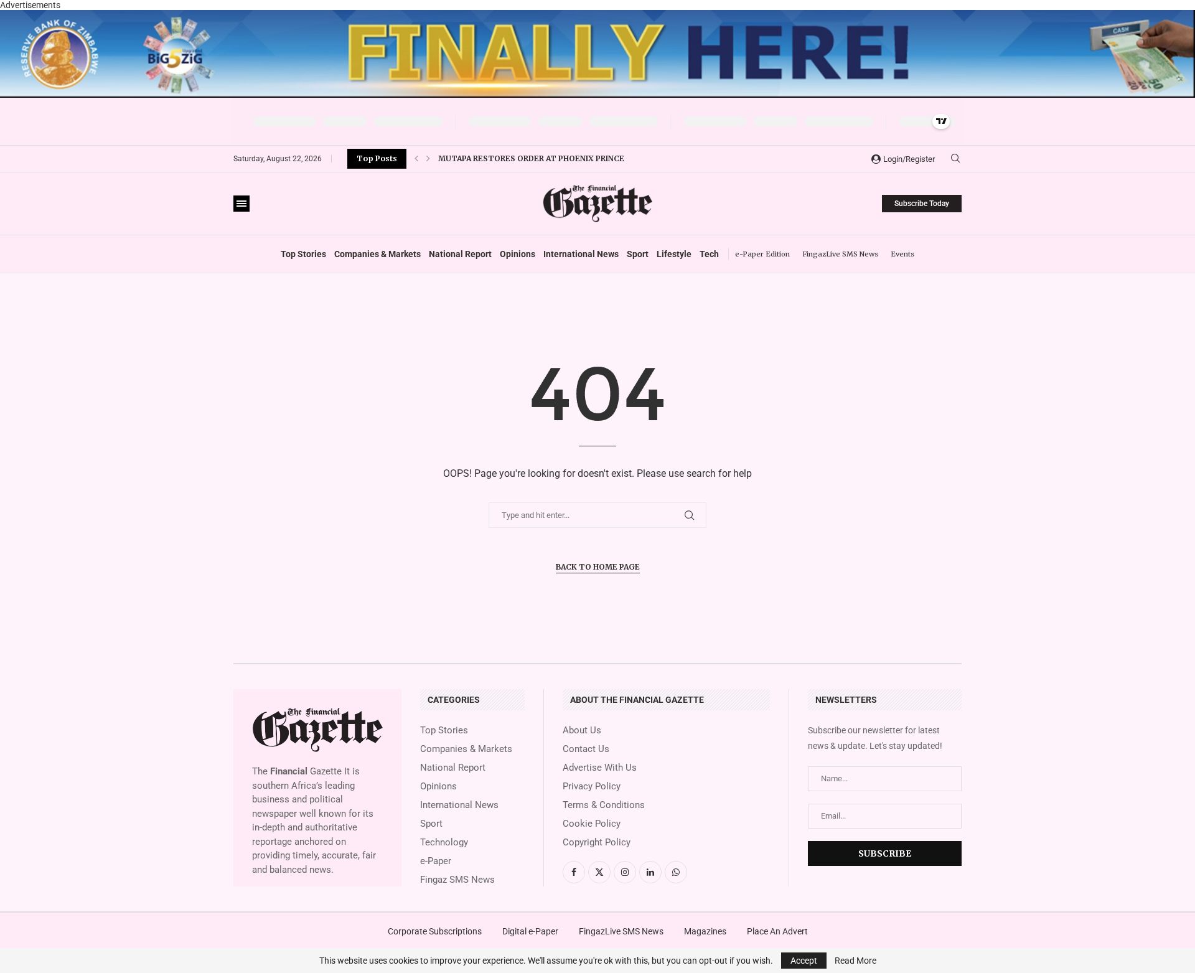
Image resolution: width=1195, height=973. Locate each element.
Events (902, 254)
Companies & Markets (377, 254)
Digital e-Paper (530, 931)
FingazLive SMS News (840, 254)
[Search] (955, 159)
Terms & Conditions (604, 805)
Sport (638, 254)
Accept (803, 961)
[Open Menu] (241, 203)
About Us (582, 730)
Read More (855, 960)
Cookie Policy (592, 824)
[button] (416, 159)
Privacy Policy (592, 786)
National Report (460, 254)
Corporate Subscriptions (435, 931)
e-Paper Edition (762, 254)
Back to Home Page (598, 566)
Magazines (705, 931)
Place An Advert (777, 931)
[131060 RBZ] (597, 15)
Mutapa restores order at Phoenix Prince (531, 152)
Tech (709, 254)
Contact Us (586, 749)
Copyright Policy (596, 842)
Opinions (517, 254)
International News (581, 254)
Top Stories (303, 254)
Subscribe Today (921, 203)
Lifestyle (674, 254)
